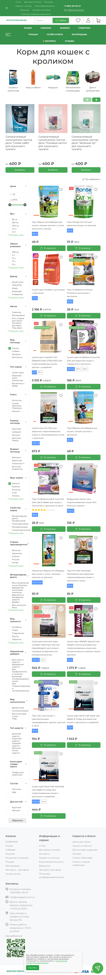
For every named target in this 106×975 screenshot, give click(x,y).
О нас (18, 2)
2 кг (34, 372)
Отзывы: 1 (51, 510)
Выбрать (20, 170)
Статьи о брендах (82, 857)
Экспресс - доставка (17, 870)
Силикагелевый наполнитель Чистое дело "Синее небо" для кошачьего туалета (19, 143)
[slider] (10, 205)
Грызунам (84, 28)
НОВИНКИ (12, 841)
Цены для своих (81, 841)
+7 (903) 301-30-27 (72, 6)
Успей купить (13, 874)
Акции (28, 28)
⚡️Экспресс (49, 41)
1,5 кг (70, 660)
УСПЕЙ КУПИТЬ (55, 34)
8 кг (40, 372)
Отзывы (69, 41)
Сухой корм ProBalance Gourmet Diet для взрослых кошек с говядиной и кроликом (83, 360)
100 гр (70, 511)
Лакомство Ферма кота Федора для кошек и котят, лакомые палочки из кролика (48, 574)
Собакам (46, 28)
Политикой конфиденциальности (46, 962)
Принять (32, 967)
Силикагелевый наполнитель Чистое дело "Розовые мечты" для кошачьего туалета (53, 143)
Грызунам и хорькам (17, 857)
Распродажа (13, 866)
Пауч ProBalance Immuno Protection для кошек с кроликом (80, 293)
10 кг (35, 298)
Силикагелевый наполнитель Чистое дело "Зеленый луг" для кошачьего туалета (85, 143)
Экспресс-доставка (41, 10)
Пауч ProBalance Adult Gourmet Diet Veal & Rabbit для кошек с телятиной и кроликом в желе (48, 502)
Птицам (33, 34)
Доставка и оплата (32, 2)
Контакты (48, 2)
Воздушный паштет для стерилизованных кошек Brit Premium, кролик (81, 502)
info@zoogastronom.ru (22, 897)
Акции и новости (82, 845)
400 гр (71, 369)
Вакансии (24, 10)
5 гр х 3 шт (37, 582)
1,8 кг (85, 369)
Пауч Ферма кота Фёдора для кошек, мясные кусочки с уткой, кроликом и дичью (48, 225)
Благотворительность (45, 6)
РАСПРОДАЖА (79, 34)
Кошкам (65, 28)
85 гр (35, 234)
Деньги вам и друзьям (85, 849)
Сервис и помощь (23, 6)
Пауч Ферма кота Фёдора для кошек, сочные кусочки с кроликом (82, 431)
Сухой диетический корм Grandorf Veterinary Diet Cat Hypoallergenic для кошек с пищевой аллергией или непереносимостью (45, 648)
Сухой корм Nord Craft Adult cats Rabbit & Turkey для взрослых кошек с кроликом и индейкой (83, 719)
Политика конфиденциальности (36, 14)
